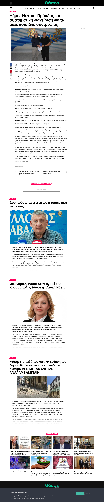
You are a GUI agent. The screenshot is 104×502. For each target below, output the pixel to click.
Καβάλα (39, 8)
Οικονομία (62, 8)
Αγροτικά (69, 8)
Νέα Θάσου (32, 8)
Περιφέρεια (46, 8)
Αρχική (26, 8)
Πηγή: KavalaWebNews (21, 161)
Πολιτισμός (54, 8)
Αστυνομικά (77, 8)
